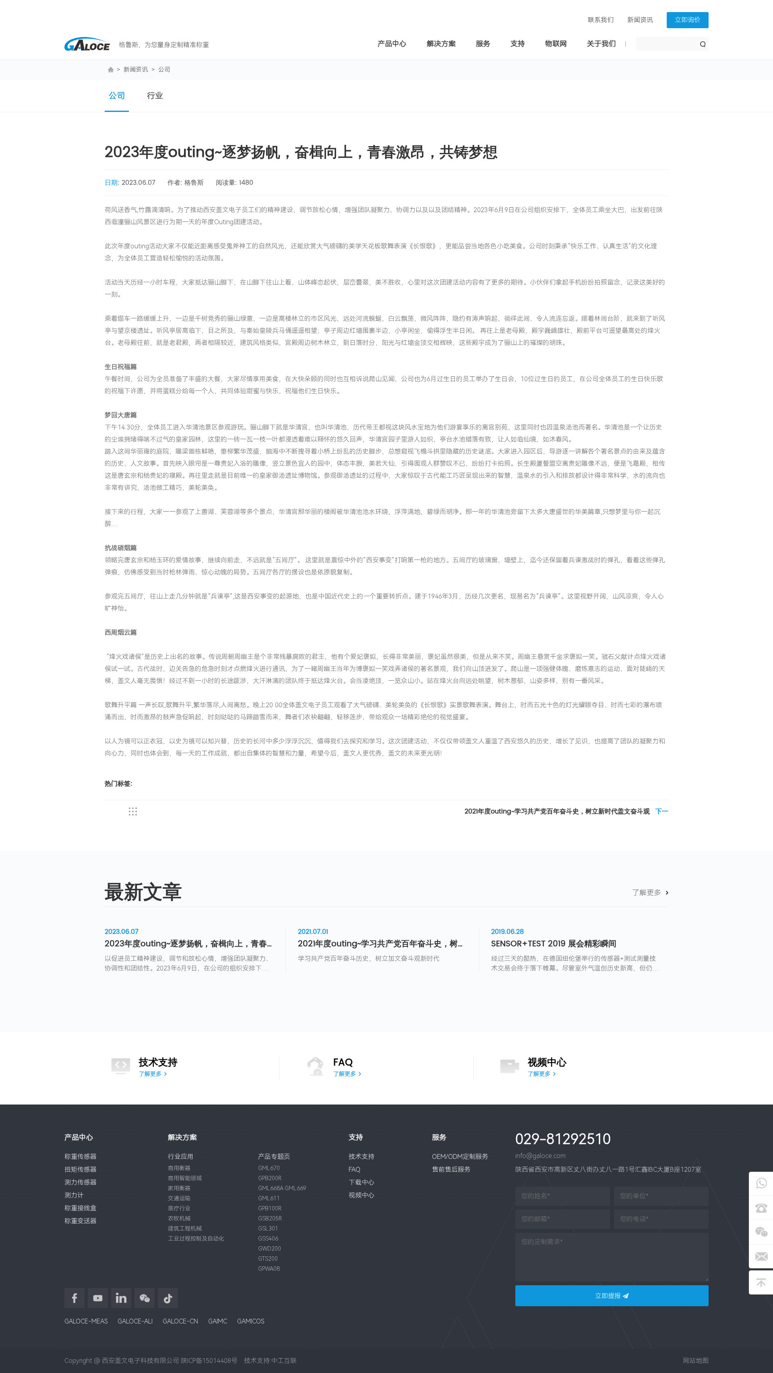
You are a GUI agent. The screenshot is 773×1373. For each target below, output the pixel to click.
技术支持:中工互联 (268, 1361)
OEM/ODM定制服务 (460, 1156)
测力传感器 (80, 1182)
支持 (518, 43)
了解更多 (646, 892)
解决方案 (441, 43)
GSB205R (270, 1218)
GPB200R (269, 1178)
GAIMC (217, 1321)
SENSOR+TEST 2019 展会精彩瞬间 (553, 944)
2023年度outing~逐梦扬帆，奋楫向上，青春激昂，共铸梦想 (189, 944)
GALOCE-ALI (135, 1321)
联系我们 (601, 20)
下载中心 (361, 1182)
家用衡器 (179, 1188)
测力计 (74, 1195)
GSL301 (268, 1228)
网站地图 (696, 1361)
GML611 (269, 1198)
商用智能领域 (185, 1178)
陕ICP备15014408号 (209, 1361)
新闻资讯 (640, 20)
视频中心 (361, 1195)
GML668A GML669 (282, 1188)
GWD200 (269, 1248)
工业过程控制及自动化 (196, 1238)
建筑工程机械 (185, 1228)
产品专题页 (274, 1156)
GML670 (269, 1168)
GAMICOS (250, 1321)
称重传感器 (80, 1156)
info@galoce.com (540, 1156)
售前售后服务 (451, 1169)
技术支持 (361, 1156)
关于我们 (601, 43)
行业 (155, 96)
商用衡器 (179, 1168)
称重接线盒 (80, 1208)
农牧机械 (179, 1218)
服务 (483, 43)
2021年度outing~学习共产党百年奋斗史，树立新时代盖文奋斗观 (566, 812)
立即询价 (688, 20)
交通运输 (179, 1198)
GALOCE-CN (180, 1321)
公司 (164, 69)
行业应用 (181, 1156)
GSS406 (268, 1238)
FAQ (354, 1169)
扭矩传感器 (80, 1169)
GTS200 (268, 1258)
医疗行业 (179, 1208)
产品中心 (392, 43)
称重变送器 (80, 1221)
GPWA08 (269, 1269)
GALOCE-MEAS (85, 1321)
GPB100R (269, 1208)
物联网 (556, 43)
